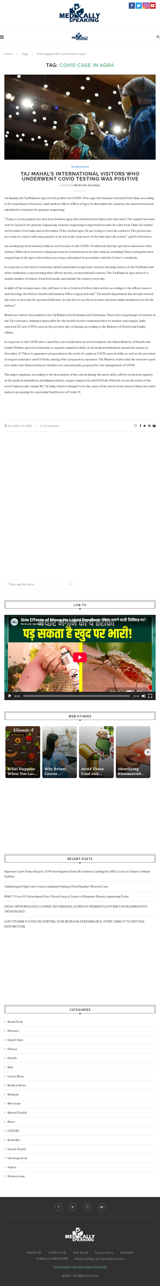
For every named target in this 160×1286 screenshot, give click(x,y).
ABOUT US (34, 1253)
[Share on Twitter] (144, 425)
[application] (80, 657)
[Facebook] (58, 1207)
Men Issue (14, 1103)
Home (8, 53)
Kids (10, 1067)
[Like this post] (135, 425)
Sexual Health (17, 1149)
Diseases (13, 1031)
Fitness (12, 1049)
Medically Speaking (87, 185)
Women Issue (16, 1176)
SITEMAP (126, 1253)
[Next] (147, 752)
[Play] (10, 696)
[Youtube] (101, 1207)
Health (12, 1058)
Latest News (16, 1076)
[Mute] (143, 696)
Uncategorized (80, 166)
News (11, 1122)
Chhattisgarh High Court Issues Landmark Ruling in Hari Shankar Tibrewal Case (56, 886)
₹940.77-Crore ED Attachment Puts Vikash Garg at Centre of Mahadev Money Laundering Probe (66, 896)
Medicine (13, 1094)
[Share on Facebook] (140, 425)
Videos (12, 1167)
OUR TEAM (80, 1253)
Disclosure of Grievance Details (80, 1266)
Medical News (17, 1085)
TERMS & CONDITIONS (52, 1259)
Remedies (14, 1140)
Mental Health (17, 1112)
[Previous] (7, 752)
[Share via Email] (154, 425)
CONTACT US (57, 1253)
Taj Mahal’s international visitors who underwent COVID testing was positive (80, 176)
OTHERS (13, 1131)
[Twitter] (73, 1207)
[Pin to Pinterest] (149, 425)
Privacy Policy (104, 1253)
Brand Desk (15, 1022)
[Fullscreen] (150, 696)
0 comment (51, 426)
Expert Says (15, 1040)
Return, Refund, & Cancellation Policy (99, 1259)
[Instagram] (87, 1207)
